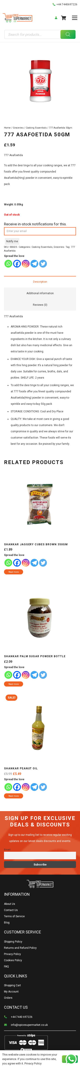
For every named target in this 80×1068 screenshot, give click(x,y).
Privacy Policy (12, 954)
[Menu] (74, 17)
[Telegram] (34, 264)
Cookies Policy (13, 960)
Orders (8, 997)
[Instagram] (26, 264)
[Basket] (63, 18)
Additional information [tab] (40, 293)
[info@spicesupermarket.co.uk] (7, 1025)
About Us (9, 903)
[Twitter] (43, 264)
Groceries (18, 127)
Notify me (12, 241)
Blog (7, 922)
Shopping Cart (12, 985)
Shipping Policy (13, 941)
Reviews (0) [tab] (40, 304)
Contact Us (11, 910)
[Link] (17, 17)
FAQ (6, 966)
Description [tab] (40, 281)
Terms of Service (14, 916)
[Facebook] (17, 264)
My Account (11, 991)
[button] (74, 47)
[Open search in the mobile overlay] (39, 34)
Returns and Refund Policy (20, 947)
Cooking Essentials (36, 127)
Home (7, 127)
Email (7, 849)
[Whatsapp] (8, 264)
